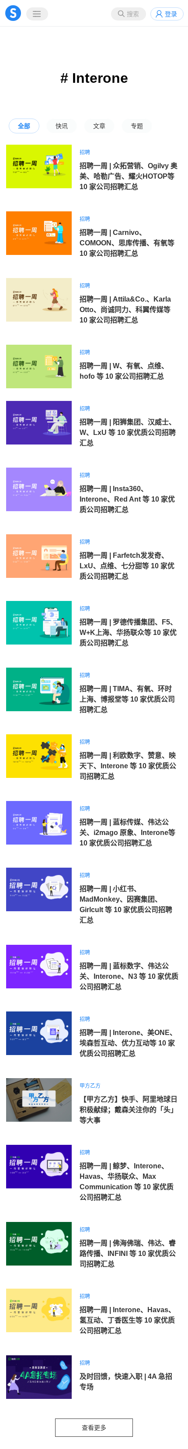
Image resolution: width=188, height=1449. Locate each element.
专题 (137, 125)
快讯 (62, 125)
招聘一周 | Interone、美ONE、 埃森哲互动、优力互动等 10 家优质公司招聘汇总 (128, 1043)
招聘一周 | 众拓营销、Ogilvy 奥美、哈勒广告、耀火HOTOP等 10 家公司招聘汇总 (129, 176)
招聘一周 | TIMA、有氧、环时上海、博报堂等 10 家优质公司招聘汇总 (127, 699)
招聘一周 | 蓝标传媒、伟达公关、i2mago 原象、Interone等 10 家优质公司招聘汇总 (127, 832)
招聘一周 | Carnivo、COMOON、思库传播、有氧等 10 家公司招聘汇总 (127, 243)
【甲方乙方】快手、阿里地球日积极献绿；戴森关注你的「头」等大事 (129, 1110)
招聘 (85, 152)
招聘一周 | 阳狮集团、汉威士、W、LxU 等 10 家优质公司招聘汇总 (128, 432)
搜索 (133, 13)
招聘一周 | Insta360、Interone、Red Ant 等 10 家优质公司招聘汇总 (127, 499)
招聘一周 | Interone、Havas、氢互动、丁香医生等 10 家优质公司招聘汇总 (127, 1320)
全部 (24, 125)
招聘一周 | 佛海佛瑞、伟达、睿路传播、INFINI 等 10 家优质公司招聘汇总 (128, 1253)
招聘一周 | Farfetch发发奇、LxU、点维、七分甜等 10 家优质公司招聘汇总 (127, 566)
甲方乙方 (90, 1086)
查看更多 (94, 1427)
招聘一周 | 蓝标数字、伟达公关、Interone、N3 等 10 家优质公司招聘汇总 (129, 976)
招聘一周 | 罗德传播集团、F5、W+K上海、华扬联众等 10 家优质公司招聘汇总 (128, 632)
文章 (99, 125)
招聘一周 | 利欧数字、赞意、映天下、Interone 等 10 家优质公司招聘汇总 (128, 766)
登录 (171, 13)
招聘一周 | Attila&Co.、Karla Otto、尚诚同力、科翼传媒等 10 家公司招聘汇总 (125, 309)
